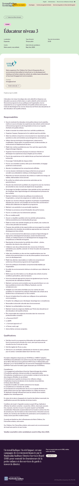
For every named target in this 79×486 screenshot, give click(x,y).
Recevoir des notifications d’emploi (65, 1)
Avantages (32, 5)
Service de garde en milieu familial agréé (64, 5)
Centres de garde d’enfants (44, 5)
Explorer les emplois (19, 5)
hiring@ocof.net (11, 81)
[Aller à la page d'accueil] (9, 4)
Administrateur (51, 1)
